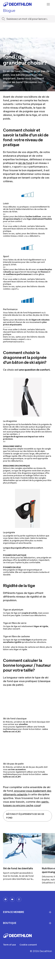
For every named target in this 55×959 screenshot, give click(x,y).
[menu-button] (48, 4)
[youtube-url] (12, 899)
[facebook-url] (5, 899)
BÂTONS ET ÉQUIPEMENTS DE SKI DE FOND (25, 816)
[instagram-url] (18, 899)
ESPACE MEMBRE (13, 912)
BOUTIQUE (9, 922)
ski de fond (25, 163)
